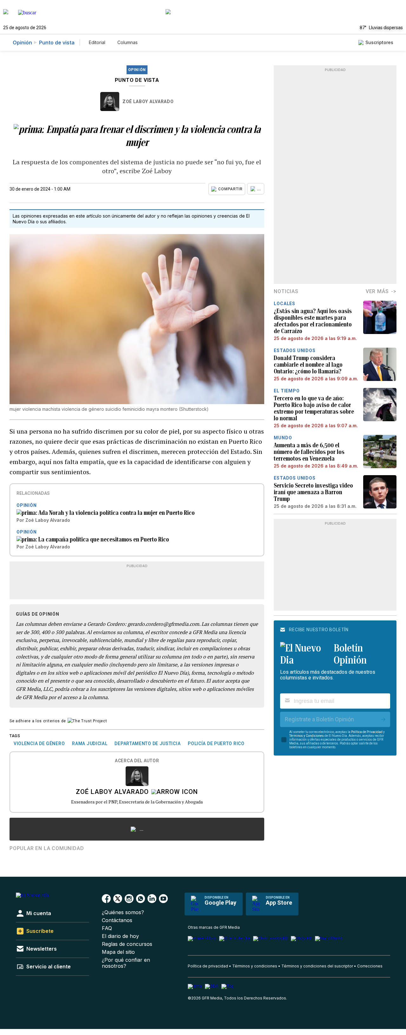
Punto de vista (57, 42)
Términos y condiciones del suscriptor (317, 966)
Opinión (22, 42)
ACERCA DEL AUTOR (137, 760)
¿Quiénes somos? (123, 912)
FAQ (107, 928)
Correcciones (370, 966)
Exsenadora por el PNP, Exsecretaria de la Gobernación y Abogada (137, 802)
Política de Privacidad (367, 732)
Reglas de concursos (127, 944)
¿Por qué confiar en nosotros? (126, 963)
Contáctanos (117, 920)
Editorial (97, 42)
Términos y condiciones (254, 966)
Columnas (127, 42)
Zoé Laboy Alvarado (148, 101)
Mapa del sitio (118, 952)
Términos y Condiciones (306, 735)
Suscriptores (379, 42)
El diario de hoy (120, 936)
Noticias (286, 291)
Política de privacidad (208, 966)
